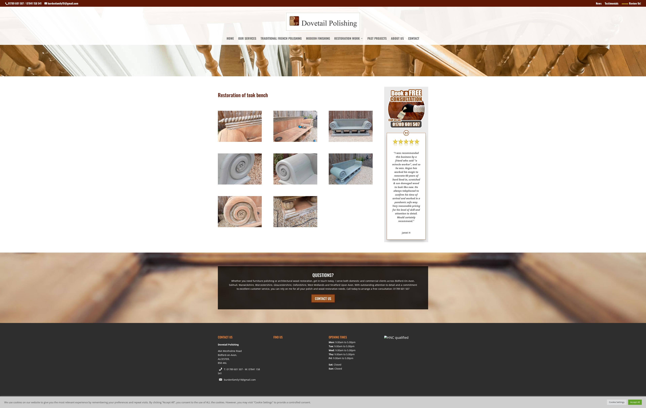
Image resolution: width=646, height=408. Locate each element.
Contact (413, 38)
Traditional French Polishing (281, 38)
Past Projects (377, 38)
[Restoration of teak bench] (240, 141)
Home (230, 38)
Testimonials (611, 3)
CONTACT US (323, 298)
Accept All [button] (635, 402)
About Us (397, 38)
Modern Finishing (318, 38)
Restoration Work (347, 38)
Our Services (247, 38)
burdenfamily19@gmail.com (240, 379)
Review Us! (634, 3)
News (599, 3)
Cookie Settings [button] (616, 402)
